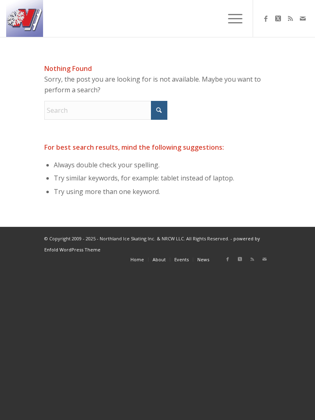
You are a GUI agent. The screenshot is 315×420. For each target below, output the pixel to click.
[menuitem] (231, 18)
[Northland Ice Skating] (24, 18)
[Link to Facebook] (266, 18)
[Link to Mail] (303, 18)
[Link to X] (278, 18)
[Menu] (231, 18)
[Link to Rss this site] (290, 18)
